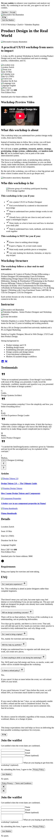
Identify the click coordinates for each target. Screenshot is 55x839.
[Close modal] (3, 787)
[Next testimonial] (3, 468)
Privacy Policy (38, 770)
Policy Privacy (7, 783)
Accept (12, 12)
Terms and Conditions (23, 783)
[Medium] (6, 362)
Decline (5, 12)
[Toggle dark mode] (4, 17)
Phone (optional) (32, 755)
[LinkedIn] (3, 362)
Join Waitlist (6, 774)
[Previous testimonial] (3, 463)
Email (27, 753)
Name (27, 750)
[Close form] (3, 791)
